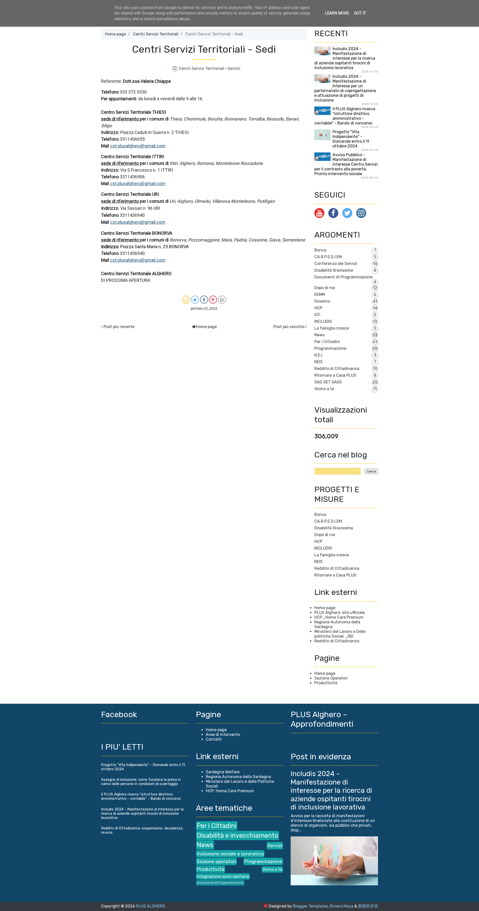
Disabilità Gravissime (333, 270)
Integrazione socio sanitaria (223, 876)
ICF (317, 314)
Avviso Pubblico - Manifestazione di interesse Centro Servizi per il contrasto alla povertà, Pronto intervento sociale (346, 164)
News (319, 335)
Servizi (234, 68)
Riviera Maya (341, 906)
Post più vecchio (288, 326)
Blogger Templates (310, 906)
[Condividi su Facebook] (204, 300)
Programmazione (330, 348)
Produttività (325, 683)
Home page (115, 34)
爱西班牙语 (368, 906)
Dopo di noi (324, 287)
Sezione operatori (216, 861)
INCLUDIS (323, 321)
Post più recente (119, 326)
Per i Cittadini (327, 341)
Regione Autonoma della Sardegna (238, 776)
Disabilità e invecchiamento (237, 835)
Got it (360, 13)
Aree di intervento (223, 734)
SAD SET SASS (328, 382)
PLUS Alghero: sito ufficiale (339, 612)
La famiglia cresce (331, 328)
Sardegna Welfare (223, 772)
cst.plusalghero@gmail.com (137, 145)
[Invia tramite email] (186, 300)
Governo (322, 301)
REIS (318, 361)
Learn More (337, 13)
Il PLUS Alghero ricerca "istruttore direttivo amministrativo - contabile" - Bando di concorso (344, 116)
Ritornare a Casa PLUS (335, 375)
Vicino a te (324, 388)
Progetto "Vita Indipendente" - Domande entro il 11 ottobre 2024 (351, 138)
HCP (318, 308)
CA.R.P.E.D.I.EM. (328, 256)
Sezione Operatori (331, 678)
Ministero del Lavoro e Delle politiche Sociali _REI (339, 634)
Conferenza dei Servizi (335, 263)
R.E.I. (318, 355)
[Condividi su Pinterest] (213, 300)
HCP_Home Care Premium (338, 617)
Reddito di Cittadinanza (336, 368)
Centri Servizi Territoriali (155, 34)
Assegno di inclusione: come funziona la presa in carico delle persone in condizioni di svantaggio (141, 782)
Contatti (214, 739)
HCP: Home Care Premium (230, 791)
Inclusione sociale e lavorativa (230, 854)
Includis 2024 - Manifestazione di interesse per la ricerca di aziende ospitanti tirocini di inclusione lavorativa (344, 58)
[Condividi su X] (195, 300)
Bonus (320, 250)
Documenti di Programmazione (343, 277)
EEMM (319, 294)
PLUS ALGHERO (150, 906)
